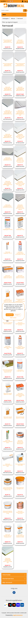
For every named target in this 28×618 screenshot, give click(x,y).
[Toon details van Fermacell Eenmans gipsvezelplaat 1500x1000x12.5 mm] (7, 34)
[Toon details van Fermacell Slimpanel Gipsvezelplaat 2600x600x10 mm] (7, 57)
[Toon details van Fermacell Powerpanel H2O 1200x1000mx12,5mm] (7, 198)
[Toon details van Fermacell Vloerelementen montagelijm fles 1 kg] (20, 246)
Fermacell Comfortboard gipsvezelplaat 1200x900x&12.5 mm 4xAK (7, 183)
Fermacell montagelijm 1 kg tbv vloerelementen (20, 347)
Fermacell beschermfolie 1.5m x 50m (7, 465)
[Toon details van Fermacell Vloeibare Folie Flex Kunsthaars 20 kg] (7, 505)
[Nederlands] (8, 1)
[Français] (10, 1)
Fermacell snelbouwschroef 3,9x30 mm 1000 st (20, 276)
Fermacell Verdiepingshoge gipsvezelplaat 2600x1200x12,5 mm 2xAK (20, 113)
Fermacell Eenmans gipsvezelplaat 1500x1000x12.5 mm (7, 41)
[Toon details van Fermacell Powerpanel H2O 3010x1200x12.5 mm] (7, 151)
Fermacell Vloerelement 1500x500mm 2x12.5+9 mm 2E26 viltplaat (20, 207)
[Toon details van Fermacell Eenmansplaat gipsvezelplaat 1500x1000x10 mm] (20, 34)
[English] (12, 1)
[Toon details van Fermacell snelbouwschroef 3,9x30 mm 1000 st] (20, 269)
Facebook (14, 592)
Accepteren (10, 314)
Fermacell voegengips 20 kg (20, 229)
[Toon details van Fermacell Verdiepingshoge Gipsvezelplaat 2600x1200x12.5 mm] (7, 104)
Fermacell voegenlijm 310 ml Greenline (8, 323)
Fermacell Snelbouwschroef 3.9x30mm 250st (20, 535)
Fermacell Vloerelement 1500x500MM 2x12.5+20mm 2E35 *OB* (7, 560)
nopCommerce (17, 615)
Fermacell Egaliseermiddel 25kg (7, 347)
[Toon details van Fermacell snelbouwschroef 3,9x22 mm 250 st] (7, 293)
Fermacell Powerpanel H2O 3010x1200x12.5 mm (7, 159)
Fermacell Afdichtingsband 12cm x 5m (20, 512)
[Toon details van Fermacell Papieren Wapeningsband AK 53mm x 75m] (7, 481)
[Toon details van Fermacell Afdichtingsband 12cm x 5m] (20, 505)
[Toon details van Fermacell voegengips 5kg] (20, 363)
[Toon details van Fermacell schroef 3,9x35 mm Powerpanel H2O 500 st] (20, 293)
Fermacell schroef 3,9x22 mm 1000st (20, 417)
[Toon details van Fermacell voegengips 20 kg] (20, 222)
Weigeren (17, 314)
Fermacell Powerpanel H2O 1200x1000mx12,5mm (7, 206)
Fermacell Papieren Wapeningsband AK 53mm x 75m (7, 488)
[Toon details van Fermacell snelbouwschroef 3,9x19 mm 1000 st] (7, 269)
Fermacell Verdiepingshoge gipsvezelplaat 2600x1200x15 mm (20, 89)
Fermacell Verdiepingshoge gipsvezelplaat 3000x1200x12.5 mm (7, 136)
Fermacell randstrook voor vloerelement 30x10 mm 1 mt (7, 371)
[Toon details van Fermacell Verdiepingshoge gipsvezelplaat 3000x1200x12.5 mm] (7, 128)
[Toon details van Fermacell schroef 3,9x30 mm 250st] (7, 387)
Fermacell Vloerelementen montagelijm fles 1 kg (20, 253)
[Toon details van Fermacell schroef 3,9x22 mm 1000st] (20, 410)
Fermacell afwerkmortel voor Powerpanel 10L (8, 535)
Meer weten (13, 317)
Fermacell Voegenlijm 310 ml (8, 253)
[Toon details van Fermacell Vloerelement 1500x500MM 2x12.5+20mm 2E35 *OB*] (7, 552)
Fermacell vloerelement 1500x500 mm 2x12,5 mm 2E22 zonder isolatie (20, 183)
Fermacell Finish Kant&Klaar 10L (20, 488)
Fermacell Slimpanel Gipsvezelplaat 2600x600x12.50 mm (20, 64)
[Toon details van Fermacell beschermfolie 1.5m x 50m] (7, 458)
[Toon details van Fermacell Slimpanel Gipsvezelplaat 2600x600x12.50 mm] (20, 57)
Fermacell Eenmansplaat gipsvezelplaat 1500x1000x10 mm (20, 42)
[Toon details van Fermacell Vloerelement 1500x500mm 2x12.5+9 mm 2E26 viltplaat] (20, 198)
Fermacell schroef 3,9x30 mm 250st (8, 394)
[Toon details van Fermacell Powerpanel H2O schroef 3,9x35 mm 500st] (20, 387)
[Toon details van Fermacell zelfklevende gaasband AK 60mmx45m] (20, 434)
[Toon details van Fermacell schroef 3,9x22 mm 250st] (7, 410)
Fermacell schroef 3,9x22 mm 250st (8, 417)
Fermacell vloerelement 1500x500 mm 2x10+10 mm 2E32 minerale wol (20, 160)
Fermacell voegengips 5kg (20, 370)
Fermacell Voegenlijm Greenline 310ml (7, 441)
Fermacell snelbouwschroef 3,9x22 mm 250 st (8, 300)
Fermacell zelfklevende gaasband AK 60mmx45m (20, 442)
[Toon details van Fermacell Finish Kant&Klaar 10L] (20, 481)
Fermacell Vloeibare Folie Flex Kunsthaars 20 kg (7, 512)
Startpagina (6, 18)
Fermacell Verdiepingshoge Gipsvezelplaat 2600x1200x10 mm (8, 89)
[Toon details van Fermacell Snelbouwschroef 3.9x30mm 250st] (20, 528)
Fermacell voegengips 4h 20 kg (7, 229)
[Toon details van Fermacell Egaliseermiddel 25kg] (7, 340)
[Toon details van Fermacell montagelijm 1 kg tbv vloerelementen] (20, 340)
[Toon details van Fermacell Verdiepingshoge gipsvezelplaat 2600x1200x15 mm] (20, 81)
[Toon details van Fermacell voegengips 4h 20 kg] (7, 222)
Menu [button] (4, 14)
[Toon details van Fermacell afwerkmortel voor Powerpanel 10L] (7, 528)
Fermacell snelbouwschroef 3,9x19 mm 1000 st (8, 276)
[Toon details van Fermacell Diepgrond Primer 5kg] (20, 458)
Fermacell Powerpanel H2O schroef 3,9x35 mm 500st (20, 395)
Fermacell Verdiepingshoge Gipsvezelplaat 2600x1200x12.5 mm (7, 112)
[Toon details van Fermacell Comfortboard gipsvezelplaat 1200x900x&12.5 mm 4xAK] (7, 175)
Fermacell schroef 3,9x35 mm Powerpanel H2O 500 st (20, 301)
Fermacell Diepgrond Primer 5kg (20, 465)
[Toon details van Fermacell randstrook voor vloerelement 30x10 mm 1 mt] (7, 363)
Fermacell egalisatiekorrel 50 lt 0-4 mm (20, 323)
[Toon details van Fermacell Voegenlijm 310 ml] (7, 246)
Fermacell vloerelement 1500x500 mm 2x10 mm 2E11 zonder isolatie (20, 136)
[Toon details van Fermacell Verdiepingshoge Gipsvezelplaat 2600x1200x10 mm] (7, 81)
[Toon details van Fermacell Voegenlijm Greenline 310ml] (7, 434)
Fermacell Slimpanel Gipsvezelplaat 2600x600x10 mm (7, 64)
